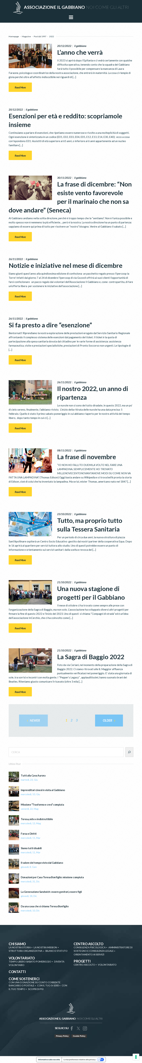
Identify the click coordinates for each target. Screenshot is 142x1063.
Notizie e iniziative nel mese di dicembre (65, 265)
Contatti (17, 972)
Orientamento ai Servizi (89, 954)
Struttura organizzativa (25, 950)
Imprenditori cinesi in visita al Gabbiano (43, 790)
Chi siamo (17, 944)
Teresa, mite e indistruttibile (37, 819)
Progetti (82, 961)
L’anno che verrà (80, 52)
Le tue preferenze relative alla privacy (80, 1060)
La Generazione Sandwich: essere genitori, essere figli (51, 892)
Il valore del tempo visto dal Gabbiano (42, 862)
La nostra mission (45, 947)
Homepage (14, 36)
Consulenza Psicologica (89, 947)
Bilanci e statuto (56, 950)
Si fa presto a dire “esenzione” (50, 325)
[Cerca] (129, 752)
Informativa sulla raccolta (49, 1060)
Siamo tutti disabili (31, 848)
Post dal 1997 (40, 36)
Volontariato (22, 958)
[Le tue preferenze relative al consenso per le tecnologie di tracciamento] (136, 1057)
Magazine (26, 36)
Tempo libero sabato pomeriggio (30, 961)
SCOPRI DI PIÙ (36, 989)
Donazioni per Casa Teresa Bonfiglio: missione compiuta (52, 877)
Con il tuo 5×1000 (48, 985)
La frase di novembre (86, 457)
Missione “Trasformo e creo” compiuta (42, 804)
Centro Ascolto (88, 944)
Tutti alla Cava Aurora (33, 775)
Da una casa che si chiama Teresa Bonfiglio (44, 906)
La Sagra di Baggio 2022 (90, 657)
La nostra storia (20, 947)
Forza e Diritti (29, 833)
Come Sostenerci (24, 979)
